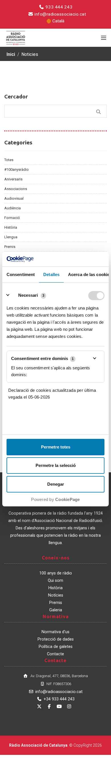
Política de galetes (56, 646)
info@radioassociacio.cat (59, 14)
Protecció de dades (56, 639)
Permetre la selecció (56, 465)
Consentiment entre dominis (42, 358)
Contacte (55, 654)
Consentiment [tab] (21, 274)
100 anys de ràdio (55, 573)
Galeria (55, 610)
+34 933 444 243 (59, 699)
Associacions (15, 189)
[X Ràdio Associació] (39, 706)
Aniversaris (13, 179)
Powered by (55, 499)
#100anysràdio (16, 169)
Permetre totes (55, 447)
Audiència (12, 208)
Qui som (55, 580)
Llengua (10, 237)
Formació (12, 218)
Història (10, 227)
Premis (9, 247)
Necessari (28, 295)
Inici (11, 54)
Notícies (55, 595)
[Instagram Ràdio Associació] (69, 706)
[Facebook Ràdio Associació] (49, 706)
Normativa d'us (55, 631)
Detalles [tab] (51, 274)
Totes (8, 160)
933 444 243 (58, 7)
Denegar (55, 484)
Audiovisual (14, 198)
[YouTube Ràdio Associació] (59, 706)
